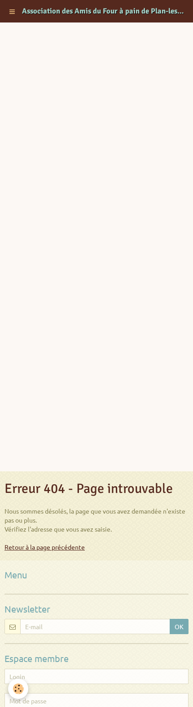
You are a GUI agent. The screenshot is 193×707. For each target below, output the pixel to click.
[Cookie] (18, 689)
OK (179, 626)
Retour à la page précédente (44, 547)
